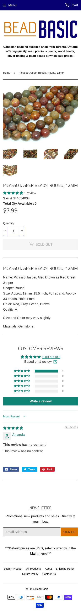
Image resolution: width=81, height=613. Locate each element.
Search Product (13, 568)
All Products (33, 568)
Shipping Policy (65, 568)
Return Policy (30, 573)
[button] (13, 193)
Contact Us (49, 573)
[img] (13, 428)
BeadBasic (41, 588)
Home (6, 72)
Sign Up (69, 531)
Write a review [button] (41, 401)
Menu (12, 5)
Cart (74, 5)
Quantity (8, 223)
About (48, 568)
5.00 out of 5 (51, 357)
